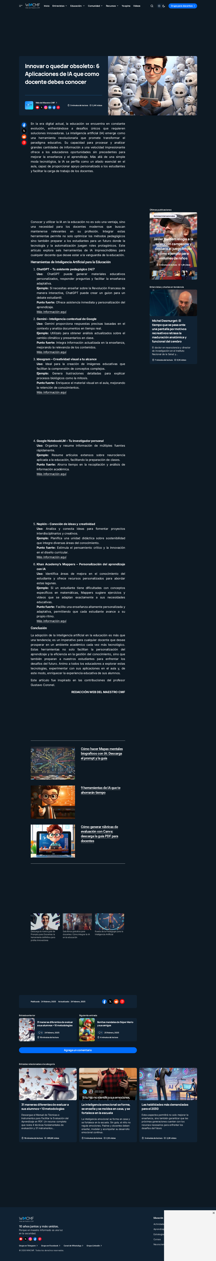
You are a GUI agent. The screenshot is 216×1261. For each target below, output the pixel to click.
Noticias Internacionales (164, 216)
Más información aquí (51, 312)
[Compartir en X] (24, 131)
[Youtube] (20, 1239)
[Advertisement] (108, 32)
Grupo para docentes (182, 5)
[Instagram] (30, 1239)
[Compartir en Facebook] (24, 125)
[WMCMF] (39, 1239)
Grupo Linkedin (93, 1245)
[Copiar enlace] (24, 143)
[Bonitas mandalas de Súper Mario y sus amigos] (87, 1029)
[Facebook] (35, 1239)
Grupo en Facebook (49, 1245)
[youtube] (37, 107)
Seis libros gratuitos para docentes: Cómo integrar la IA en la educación (76, 934)
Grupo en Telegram (27, 1245)
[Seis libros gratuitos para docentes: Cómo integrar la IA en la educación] (77, 921)
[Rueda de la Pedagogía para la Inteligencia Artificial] (109, 921)
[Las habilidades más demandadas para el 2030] (168, 1084)
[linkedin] (50, 107)
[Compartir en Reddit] (24, 137)
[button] (20, 5)
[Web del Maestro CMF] (29, 105)
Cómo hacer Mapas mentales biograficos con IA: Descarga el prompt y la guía (102, 753)
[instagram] (46, 107)
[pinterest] (58, 107)
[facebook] (54, 107)
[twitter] (41, 107)
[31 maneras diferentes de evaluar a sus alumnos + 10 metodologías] (27, 1029)
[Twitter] (25, 1239)
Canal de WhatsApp (72, 1245)
